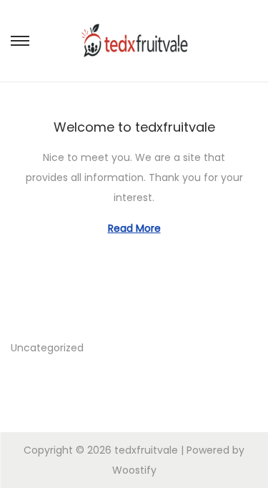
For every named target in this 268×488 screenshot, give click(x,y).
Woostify (134, 470)
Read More (134, 228)
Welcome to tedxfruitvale (134, 127)
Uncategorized (47, 348)
